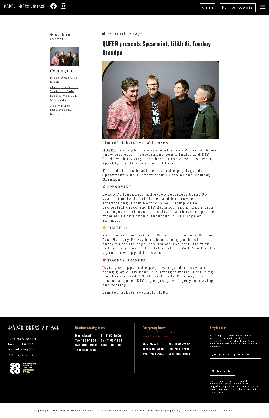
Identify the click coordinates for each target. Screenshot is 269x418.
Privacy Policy (141, 410)
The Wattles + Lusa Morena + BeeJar (63, 109)
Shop (207, 7)
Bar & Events (238, 7)
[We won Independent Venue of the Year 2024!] (33, 368)
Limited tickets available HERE (135, 143)
